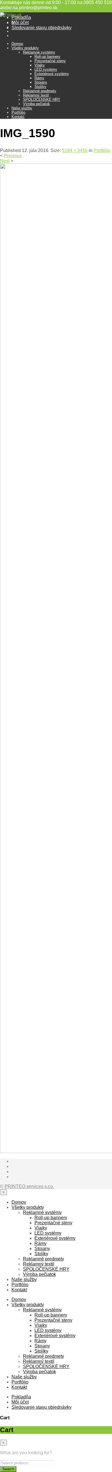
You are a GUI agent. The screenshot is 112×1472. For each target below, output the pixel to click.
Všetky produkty (25, 48)
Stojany (40, 82)
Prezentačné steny (50, 61)
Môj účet (20, 22)
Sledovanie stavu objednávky (41, 27)
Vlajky (39, 65)
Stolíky (40, 86)
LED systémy (45, 69)
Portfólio (18, 112)
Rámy (39, 78)
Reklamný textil (36, 95)
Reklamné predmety (39, 91)
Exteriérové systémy (51, 74)
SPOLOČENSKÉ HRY (41, 99)
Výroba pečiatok (36, 104)
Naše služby (21, 108)
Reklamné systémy (39, 52)
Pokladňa (21, 17)
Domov (17, 44)
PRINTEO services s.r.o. (29, 1186)
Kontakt (17, 117)
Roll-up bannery (47, 56)
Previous (13, 155)
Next (4, 160)
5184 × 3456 (75, 150)
